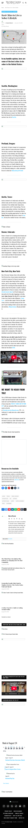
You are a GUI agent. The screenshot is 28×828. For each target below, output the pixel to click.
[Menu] (3, 3)
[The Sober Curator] (13, 2)
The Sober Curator (8, 822)
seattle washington (20, 501)
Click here (16, 479)
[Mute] (22, 694)
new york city (5, 498)
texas (3, 503)
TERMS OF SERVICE (19, 813)
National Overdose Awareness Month (15, 760)
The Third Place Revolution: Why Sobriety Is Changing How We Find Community (12, 560)
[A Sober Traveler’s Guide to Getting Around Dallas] (14, 599)
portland (15, 498)
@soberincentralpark (7, 292)
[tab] (5, 747)
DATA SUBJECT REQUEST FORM (10, 818)
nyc (10, 498)
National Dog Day (9, 778)
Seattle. (14, 117)
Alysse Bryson (9, 23)
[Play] (3, 694)
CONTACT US (21, 818)
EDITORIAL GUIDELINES (8, 813)
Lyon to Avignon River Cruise (13, 769)
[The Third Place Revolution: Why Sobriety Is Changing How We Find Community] (14, 550)
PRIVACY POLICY (8, 811)
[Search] (25, 3)
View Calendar (6, 783)
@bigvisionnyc (12, 307)
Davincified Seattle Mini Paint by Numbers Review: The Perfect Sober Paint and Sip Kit (12, 585)
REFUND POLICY (8, 815)
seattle (12, 501)
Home (3, 7)
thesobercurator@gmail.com (10, 410)
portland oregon (5, 501)
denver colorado (15, 496)
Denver (8, 496)
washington (9, 503)
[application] (14, 688)
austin (3, 496)
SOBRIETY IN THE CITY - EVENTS (9, 11)
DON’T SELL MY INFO (17, 815)
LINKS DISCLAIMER (17, 811)
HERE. (13, 348)
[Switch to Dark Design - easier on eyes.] (23, 2)
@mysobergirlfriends (17, 171)
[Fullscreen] (24, 694)
